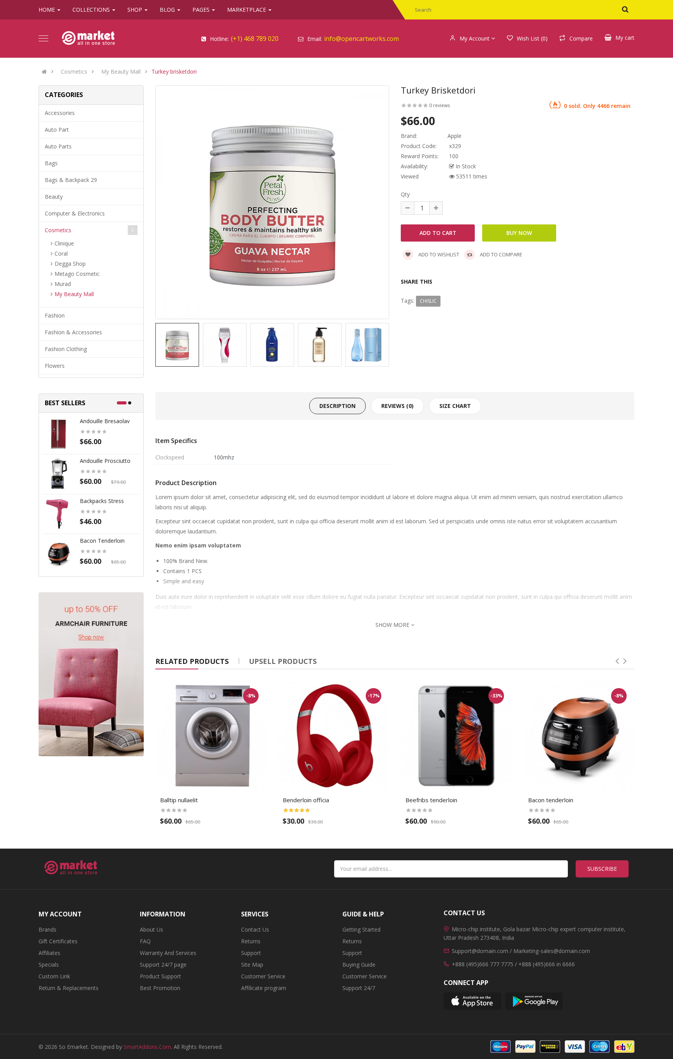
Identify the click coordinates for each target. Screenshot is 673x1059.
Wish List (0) (532, 38)
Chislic (428, 301)
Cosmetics (74, 71)
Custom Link (54, 976)
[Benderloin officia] (333, 735)
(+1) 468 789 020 (254, 38)
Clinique (64, 243)
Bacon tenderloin (102, 540)
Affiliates (49, 953)
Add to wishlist (438, 254)
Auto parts (58, 146)
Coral (61, 253)
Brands (47, 929)
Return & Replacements (69, 988)
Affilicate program (263, 988)
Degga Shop (70, 263)
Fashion (55, 315)
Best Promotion (160, 988)
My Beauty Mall (121, 71)
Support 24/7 (358, 988)
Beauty (54, 196)
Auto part (57, 129)
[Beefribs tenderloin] (456, 735)
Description (337, 405)
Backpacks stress (102, 501)
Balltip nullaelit (179, 800)
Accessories (60, 112)
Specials (49, 964)
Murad (63, 284)
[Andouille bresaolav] (58, 433)
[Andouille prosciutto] (58, 473)
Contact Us (255, 929)
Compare (581, 38)
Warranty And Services (168, 953)
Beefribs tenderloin (431, 800)
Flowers (55, 365)
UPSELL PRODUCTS (283, 661)
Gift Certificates (58, 941)
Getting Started (361, 929)
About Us (151, 929)
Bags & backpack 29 (71, 180)
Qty (405, 194)
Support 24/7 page (163, 964)
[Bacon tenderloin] (58, 553)
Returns (251, 941)
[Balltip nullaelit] (210, 735)
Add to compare (500, 254)
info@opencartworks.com (361, 38)
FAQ (145, 941)
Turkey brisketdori (174, 71)
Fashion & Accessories (73, 332)
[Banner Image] (91, 674)
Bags (51, 163)
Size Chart (455, 405)
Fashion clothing (66, 349)
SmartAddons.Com (147, 1046)
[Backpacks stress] (58, 513)
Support (251, 953)
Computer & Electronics (75, 213)
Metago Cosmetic (77, 273)
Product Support (160, 976)
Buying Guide (358, 964)
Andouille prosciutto (105, 460)
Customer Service (263, 976)
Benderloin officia (306, 800)
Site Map (252, 964)
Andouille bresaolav (105, 421)
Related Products (192, 661)
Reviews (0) (397, 405)
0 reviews (439, 105)
